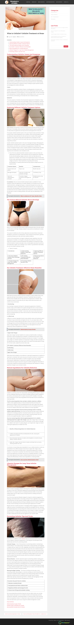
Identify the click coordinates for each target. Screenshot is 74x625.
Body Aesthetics (21, 36)
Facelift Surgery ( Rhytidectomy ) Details (15, 605)
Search (65, 46)
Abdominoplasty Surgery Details (14, 604)
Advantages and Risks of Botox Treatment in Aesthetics (59, 40)
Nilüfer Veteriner (67, 620)
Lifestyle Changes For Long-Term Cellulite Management (21, 50)
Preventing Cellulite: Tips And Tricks (17, 51)
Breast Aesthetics (54, 14)
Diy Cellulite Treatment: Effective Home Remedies (20, 46)
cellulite (23, 538)
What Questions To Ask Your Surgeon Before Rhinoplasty (59, 28)
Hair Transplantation (55, 16)
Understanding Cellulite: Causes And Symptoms (19, 42)
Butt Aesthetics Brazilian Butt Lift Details (16, 607)
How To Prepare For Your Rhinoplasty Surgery (58, 31)
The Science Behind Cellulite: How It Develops (19, 45)
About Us (55, 620)
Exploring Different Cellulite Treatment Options (19, 43)
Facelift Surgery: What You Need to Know (58, 34)
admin (15, 36)
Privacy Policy (51, 620)
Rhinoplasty (53, 19)
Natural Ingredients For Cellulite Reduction (18, 48)
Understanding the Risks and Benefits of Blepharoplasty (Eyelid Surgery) (58, 37)
